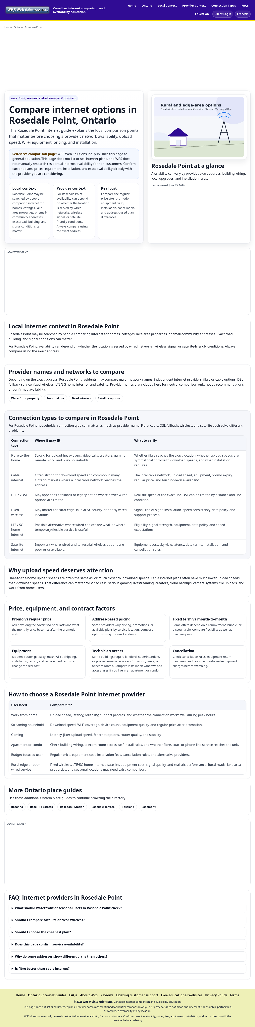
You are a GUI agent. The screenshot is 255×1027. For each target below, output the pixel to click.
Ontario (147, 5)
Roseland (128, 807)
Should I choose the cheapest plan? (43, 932)
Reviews (106, 995)
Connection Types (223, 5)
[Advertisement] (127, 60)
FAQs (245, 5)
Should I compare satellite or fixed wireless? (50, 920)
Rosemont (148, 807)
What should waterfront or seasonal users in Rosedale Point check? (68, 908)
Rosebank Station (72, 807)
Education (202, 14)
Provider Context (194, 5)
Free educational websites (181, 995)
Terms (234, 995)
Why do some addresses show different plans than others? (61, 956)
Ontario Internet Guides (47, 995)
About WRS (89, 995)
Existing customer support (137, 995)
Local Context (167, 5)
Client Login (223, 14)
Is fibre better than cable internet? (42, 968)
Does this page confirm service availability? (49, 944)
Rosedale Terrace (103, 807)
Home (132, 5)
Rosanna (17, 807)
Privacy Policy (216, 995)
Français (242, 14)
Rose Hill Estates (41, 807)
